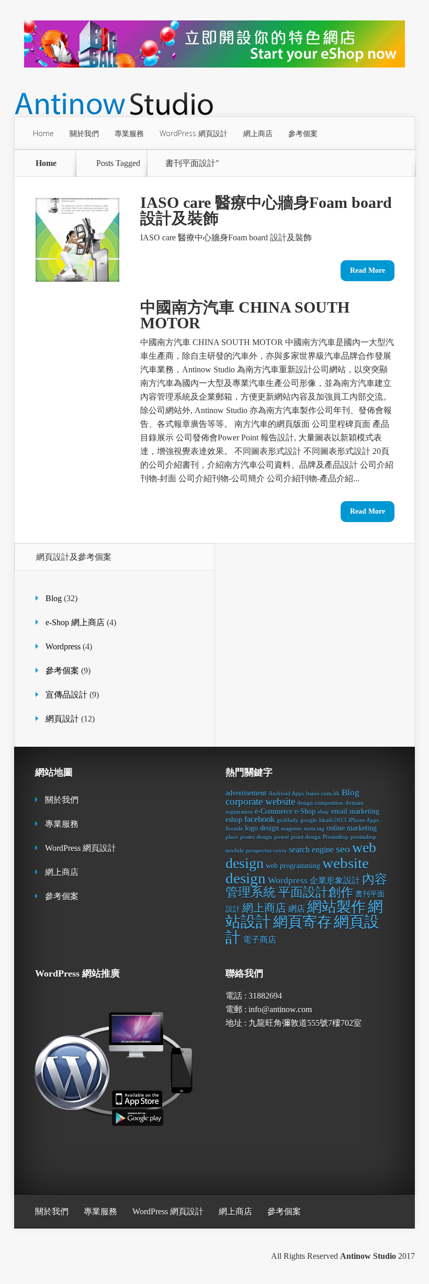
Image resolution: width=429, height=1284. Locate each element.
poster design (256, 837)
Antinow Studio (368, 1256)
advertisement (245, 793)
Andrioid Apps (286, 793)
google (308, 820)
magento (291, 829)
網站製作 (336, 907)
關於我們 (84, 133)
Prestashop (335, 837)
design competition (320, 803)
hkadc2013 (332, 820)
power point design (297, 837)
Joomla (234, 829)
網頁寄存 (302, 922)
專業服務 (129, 133)
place (231, 837)
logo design (262, 828)
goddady (287, 820)
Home (43, 133)
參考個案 (303, 133)
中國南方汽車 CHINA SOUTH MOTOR (244, 314)
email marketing (355, 811)
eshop (233, 820)
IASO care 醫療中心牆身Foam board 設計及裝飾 (266, 210)
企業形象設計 (335, 880)
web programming (293, 866)
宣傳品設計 (66, 694)
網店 (296, 908)
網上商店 (258, 133)
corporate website (260, 801)
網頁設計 (62, 718)
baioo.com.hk (323, 793)
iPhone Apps (363, 820)
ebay (323, 812)
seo (343, 849)
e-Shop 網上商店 (75, 622)
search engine (311, 849)
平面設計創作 (315, 892)
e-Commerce (273, 811)
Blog (54, 598)
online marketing (351, 828)
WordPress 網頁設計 (194, 133)
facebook (259, 819)
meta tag (314, 829)
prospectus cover (266, 851)
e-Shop (305, 811)
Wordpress (63, 646)
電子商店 (259, 939)
